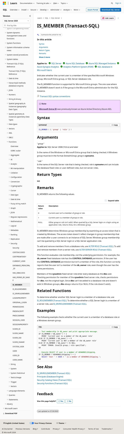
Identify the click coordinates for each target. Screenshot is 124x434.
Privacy (55, 429)
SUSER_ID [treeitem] (16, 329)
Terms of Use (93, 429)
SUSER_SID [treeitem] (17, 338)
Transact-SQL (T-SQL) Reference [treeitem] (17, 72)
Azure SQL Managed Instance (102, 63)
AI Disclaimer (7, 429)
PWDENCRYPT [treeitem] (18, 311)
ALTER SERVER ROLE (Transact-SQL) (95, 249)
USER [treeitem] (15, 351)
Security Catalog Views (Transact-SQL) (54, 380)
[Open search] (112, 3)
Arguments (43, 47)
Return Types (44, 50)
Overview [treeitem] (14, 146)
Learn (39, 18)
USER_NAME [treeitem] (18, 360)
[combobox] (16, 21)
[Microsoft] (4, 3)
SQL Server (55, 18)
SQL (46, 18)
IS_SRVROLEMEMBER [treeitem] (21, 293)
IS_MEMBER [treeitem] (17, 285)
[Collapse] (30, 16)
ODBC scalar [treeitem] (16, 150)
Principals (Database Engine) (50, 376)
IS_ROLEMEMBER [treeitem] (19, 289)
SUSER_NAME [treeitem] (18, 333)
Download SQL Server (111, 10)
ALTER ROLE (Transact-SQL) (101, 246)
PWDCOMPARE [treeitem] (18, 315)
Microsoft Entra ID (48, 109)
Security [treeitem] (16, 248)
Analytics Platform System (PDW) (78, 66)
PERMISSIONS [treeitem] (18, 307)
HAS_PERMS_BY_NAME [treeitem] (21, 279)
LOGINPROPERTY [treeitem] (19, 298)
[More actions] (118, 18)
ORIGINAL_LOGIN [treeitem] (20, 302)
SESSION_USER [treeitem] (19, 320)
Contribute (45, 429)
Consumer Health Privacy (73, 429)
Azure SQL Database (75, 63)
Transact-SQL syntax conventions (55, 96)
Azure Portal (93, 10)
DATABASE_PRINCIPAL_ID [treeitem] (21, 267)
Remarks (42, 53)
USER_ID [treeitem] (16, 355)
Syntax (41, 44)
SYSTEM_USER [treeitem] (18, 346)
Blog (34, 429)
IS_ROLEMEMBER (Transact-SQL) (51, 300)
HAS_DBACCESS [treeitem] (19, 273)
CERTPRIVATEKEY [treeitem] (19, 256)
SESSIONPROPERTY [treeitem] (20, 324)
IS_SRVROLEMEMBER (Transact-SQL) (69, 304)
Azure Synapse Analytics (48, 66)
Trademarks (106, 429)
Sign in (118, 3)
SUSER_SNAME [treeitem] (18, 342)
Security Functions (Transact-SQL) (52, 383)
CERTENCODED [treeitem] (19, 252)
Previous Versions (23, 429)
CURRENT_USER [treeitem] (19, 261)
